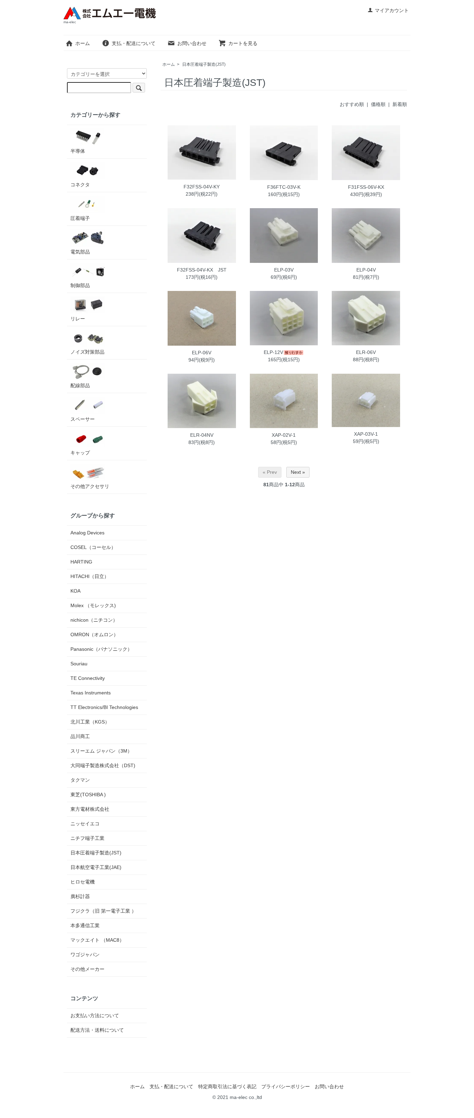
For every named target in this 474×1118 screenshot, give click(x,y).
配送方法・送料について (97, 1030)
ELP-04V (366, 270)
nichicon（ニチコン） (94, 620)
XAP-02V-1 (284, 435)
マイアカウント (392, 10)
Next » (298, 472)
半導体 (77, 151)
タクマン (80, 780)
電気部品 (80, 252)
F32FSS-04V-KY (202, 186)
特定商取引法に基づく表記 (227, 1086)
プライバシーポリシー (285, 1086)
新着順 (399, 104)
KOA (75, 591)
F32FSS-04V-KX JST (202, 270)
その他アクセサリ (89, 486)
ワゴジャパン (85, 954)
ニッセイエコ (85, 823)
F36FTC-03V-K (284, 187)
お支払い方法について (94, 1015)
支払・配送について (133, 43)
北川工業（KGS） (90, 722)
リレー (77, 318)
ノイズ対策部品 (87, 352)
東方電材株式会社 (89, 809)
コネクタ (80, 184)
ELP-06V (201, 352)
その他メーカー (87, 969)
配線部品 (80, 385)
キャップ (80, 452)
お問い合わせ (191, 43)
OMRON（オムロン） (94, 634)
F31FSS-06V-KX (366, 187)
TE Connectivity (87, 678)
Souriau (78, 663)
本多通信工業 (85, 925)
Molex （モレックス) (93, 605)
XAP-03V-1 (366, 434)
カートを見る (242, 43)
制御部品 (80, 285)
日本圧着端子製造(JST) (204, 64)
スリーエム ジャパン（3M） (101, 751)
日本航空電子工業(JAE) (95, 867)
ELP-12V (273, 352)
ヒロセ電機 (82, 882)
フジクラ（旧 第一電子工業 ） (103, 911)
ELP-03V (284, 270)
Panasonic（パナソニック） (101, 649)
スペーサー (82, 419)
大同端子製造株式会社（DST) (102, 765)
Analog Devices (89, 532)
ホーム (82, 43)
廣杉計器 (80, 896)
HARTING (81, 562)
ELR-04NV (201, 435)
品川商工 (80, 736)
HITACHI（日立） (89, 576)
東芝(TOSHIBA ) (88, 794)
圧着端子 (80, 218)
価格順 (378, 104)
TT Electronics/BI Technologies (104, 707)
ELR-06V (366, 352)
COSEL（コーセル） (93, 547)
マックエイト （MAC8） (97, 940)
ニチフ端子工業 (87, 838)
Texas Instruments (90, 692)
